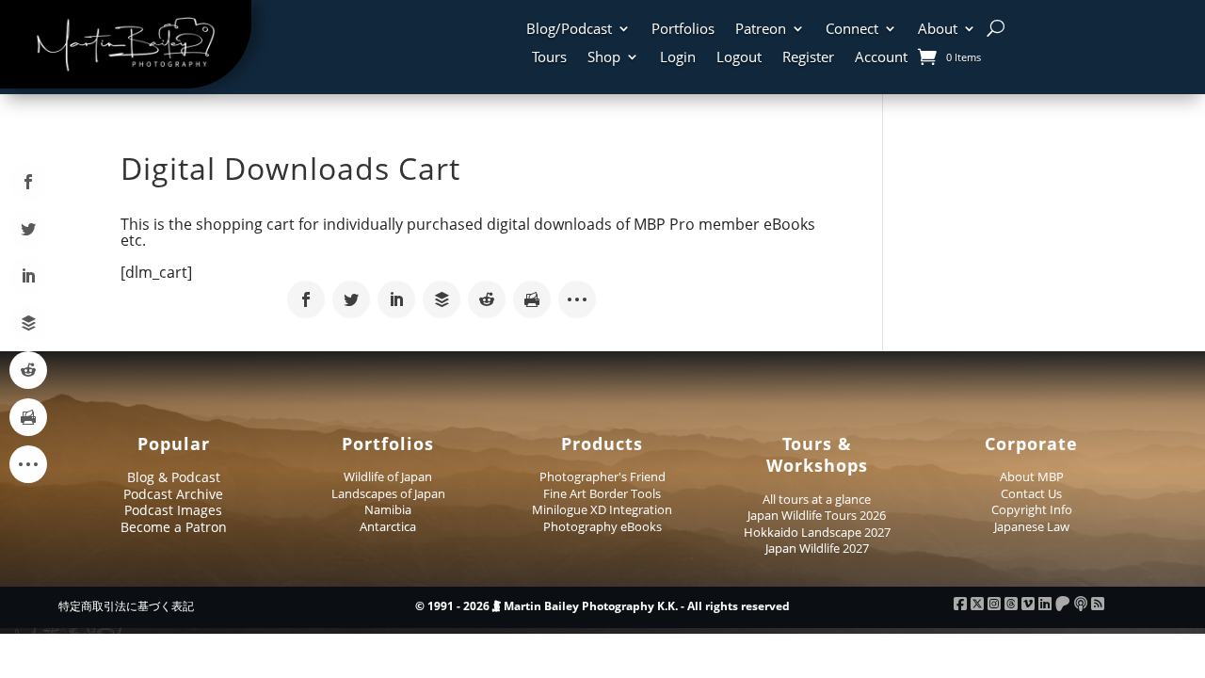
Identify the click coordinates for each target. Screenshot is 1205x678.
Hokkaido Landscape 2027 (817, 532)
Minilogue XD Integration (602, 509)
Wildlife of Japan (388, 476)
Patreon (760, 30)
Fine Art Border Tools (602, 493)
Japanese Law (1031, 526)
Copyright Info (1031, 509)
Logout (739, 58)
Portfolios (683, 30)
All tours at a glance (817, 499)
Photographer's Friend (602, 476)
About (937, 30)
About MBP (1032, 476)
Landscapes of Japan (388, 493)
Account (881, 58)
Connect (852, 30)
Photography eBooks (602, 526)
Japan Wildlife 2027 (817, 548)
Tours (549, 58)
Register (808, 58)
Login (678, 58)
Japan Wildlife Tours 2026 (816, 515)
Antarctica (388, 526)
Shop (603, 58)
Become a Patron (173, 527)
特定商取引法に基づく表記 (126, 606)
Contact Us (1031, 493)
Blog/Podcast (569, 30)
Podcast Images (173, 510)
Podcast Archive (173, 494)
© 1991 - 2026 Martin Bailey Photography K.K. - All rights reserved (602, 606)
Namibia (387, 509)
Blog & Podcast (173, 477)
